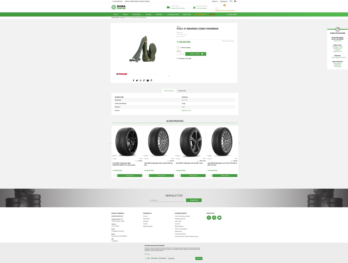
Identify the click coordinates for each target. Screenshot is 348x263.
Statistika (155, 258)
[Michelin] (114, 156)
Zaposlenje (146, 218)
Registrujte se (223, 1)
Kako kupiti (178, 221)
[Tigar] (121, 74)
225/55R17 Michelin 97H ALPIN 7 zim (189, 163)
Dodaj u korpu (195, 54)
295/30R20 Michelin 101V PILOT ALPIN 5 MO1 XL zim (222, 164)
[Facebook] (133, 80)
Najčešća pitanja (147, 226)
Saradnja (145, 221)
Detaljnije (147, 254)
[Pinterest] (151, 80)
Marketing (163, 258)
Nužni (148, 258)
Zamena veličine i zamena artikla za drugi (186, 236)
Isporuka (177, 224)
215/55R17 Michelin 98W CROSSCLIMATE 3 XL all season (123, 164)
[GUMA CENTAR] (118, 7)
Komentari (182, 91)
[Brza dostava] (168, 7)
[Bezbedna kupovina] (194, 7)
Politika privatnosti (180, 218)
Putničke (114, 158)
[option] (127, 152)
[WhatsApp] (140, 80)
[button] (232, 14)
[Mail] (148, 80)
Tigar (183, 107)
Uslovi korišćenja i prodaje (182, 216)
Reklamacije (178, 231)
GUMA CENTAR (115, 17)
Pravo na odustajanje (181, 229)
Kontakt (145, 224)
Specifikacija (169, 91)
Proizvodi (122, 17)
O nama (145, 216)
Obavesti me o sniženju (228, 41)
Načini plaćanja (179, 226)
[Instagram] (214, 217)
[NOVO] (224, 5)
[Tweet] (137, 80)
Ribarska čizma (186, 110)
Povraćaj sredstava (180, 234)
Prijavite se (194, 200)
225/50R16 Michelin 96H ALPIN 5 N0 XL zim (158, 164)
